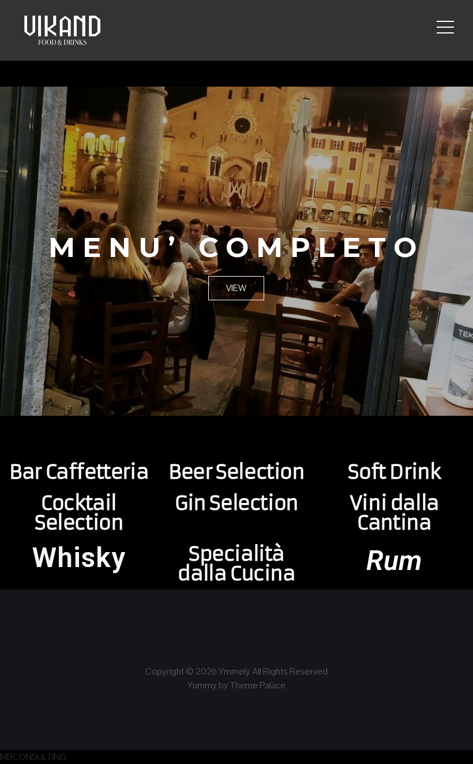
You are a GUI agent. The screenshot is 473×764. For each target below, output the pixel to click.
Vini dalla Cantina (394, 513)
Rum (394, 560)
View (236, 288)
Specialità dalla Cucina (236, 564)
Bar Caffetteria (78, 472)
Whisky (79, 557)
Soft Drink (394, 472)
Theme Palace (258, 685)
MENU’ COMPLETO (236, 247)
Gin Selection (236, 503)
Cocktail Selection (79, 513)
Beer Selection (236, 472)
